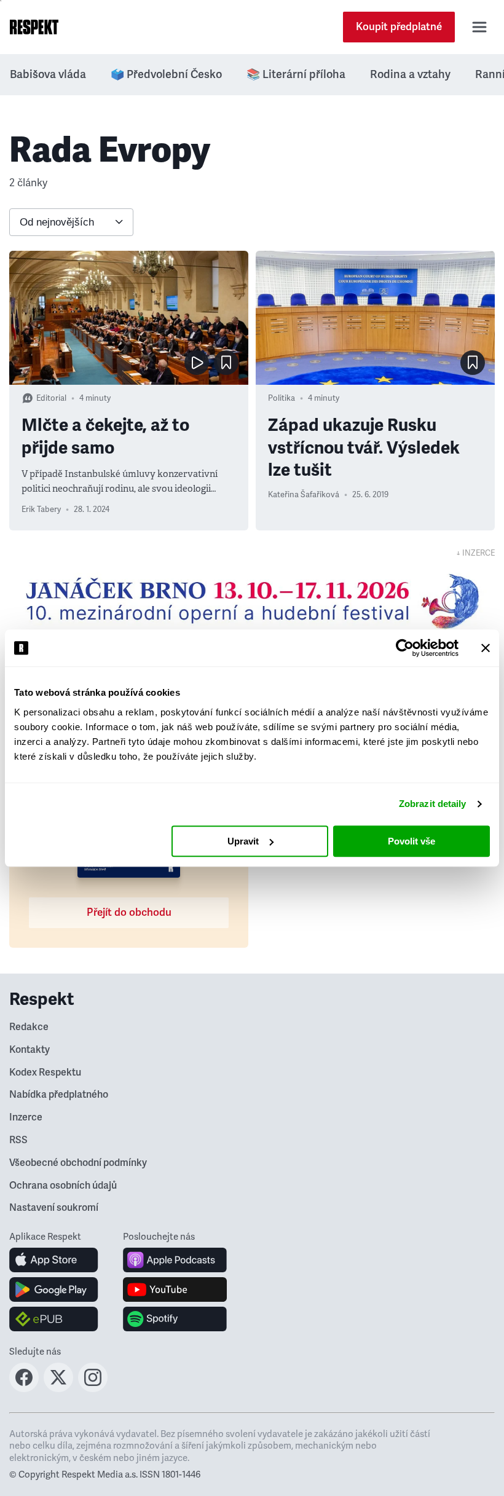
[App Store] (53, 1260)
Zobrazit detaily (433, 803)
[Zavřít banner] (485, 648)
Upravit (243, 841)
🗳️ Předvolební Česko (166, 74)
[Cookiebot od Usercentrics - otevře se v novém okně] (405, 648)
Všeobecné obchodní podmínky (78, 1163)
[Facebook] (24, 1388)
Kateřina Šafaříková (303, 495)
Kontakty (29, 1050)
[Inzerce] (252, 601)
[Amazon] (53, 1319)
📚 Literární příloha (295, 74)
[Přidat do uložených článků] (226, 362)
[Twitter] (58, 1388)
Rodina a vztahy (410, 74)
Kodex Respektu (45, 1072)
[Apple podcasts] (175, 1260)
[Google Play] (53, 1289)
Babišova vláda (48, 74)
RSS (18, 1140)
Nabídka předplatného (58, 1095)
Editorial (51, 398)
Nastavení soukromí (53, 1208)
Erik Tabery (41, 509)
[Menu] (479, 27)
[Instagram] (93, 1388)
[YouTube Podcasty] (175, 1289)
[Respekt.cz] (34, 27)
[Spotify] (175, 1319)
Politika (281, 398)
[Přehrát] (196, 362)
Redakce (29, 1027)
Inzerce (25, 1117)
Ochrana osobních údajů (63, 1185)
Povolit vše (411, 841)
